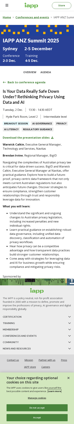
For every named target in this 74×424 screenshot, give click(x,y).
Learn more (54, 391)
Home (7, 17)
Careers (45, 367)
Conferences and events (32, 17)
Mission (28, 360)
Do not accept (37, 407)
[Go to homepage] (31, 5)
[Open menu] (7, 5)
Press (64, 360)
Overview (29, 72)
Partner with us (47, 360)
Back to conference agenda (26, 82)
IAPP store (30, 367)
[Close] (68, 378)
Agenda (45, 72)
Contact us (13, 360)
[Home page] (37, 291)
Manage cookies (37, 397)
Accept (37, 417)
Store (61, 5)
